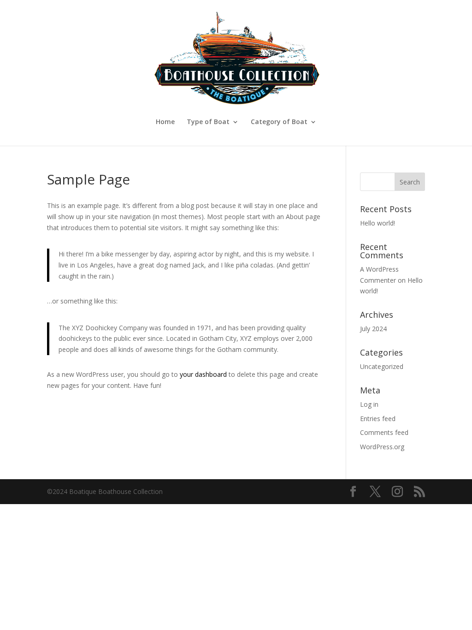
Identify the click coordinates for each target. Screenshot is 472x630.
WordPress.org (382, 446)
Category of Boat (279, 122)
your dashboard (203, 374)
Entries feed (377, 418)
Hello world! (377, 223)
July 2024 (373, 328)
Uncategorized (381, 366)
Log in (369, 404)
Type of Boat (208, 122)
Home (165, 122)
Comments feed (384, 432)
